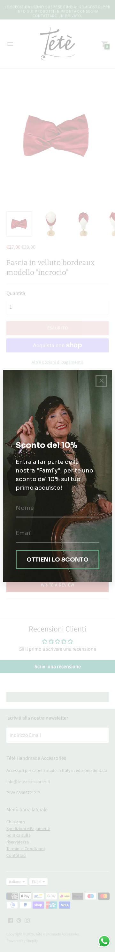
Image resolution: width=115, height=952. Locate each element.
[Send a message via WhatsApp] (104, 941)
